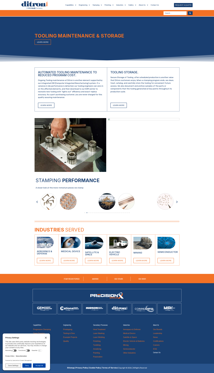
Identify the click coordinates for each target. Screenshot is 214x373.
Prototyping (67, 329)
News (155, 337)
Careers (156, 345)
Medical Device (129, 333)
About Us (142, 5)
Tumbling (97, 345)
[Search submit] (190, 13)
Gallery (131, 5)
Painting (96, 353)
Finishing (108, 5)
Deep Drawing (39, 333)
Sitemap (71, 368)
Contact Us (155, 5)
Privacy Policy (82, 368)
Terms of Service (110, 368)
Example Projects (70, 337)
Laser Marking (98, 333)
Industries (119, 5)
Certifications (158, 341)
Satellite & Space (130, 337)
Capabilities (69, 5)
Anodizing (97, 349)
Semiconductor (129, 349)
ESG (155, 349)
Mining (126, 345)
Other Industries (129, 353)
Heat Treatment (99, 329)
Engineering (83, 5)
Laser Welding (99, 337)
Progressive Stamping (42, 329)
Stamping (96, 5)
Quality (66, 341)
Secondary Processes (100, 325)
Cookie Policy (95, 368)
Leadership (157, 333)
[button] (37, 201)
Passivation (97, 357)
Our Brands (157, 329)
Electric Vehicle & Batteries (134, 341)
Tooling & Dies (69, 333)
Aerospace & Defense (132, 329)
